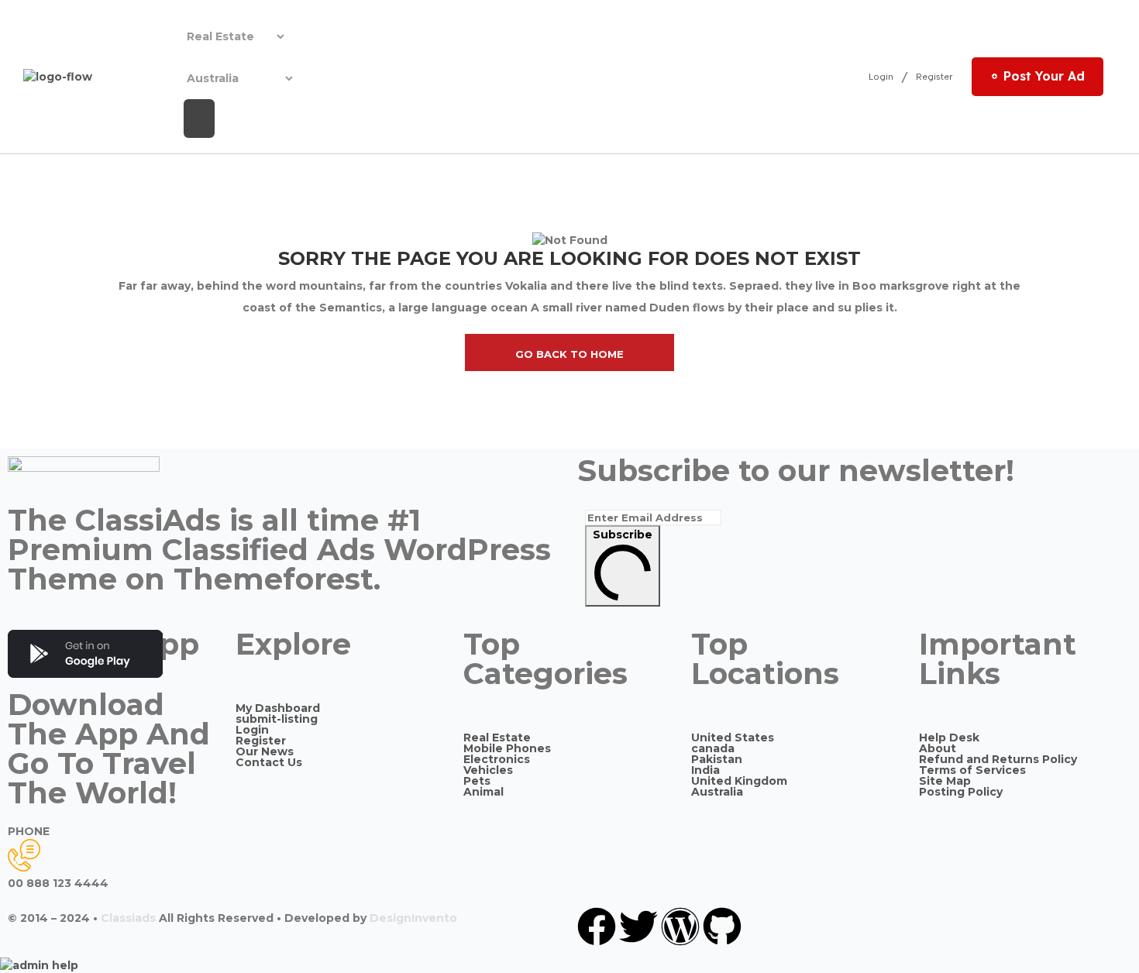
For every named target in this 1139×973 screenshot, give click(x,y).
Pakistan (716, 759)
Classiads (128, 918)
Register (934, 77)
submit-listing (277, 718)
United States (732, 737)
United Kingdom (739, 780)
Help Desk (949, 737)
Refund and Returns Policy (998, 759)
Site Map (945, 780)
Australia (717, 791)
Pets (476, 780)
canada (713, 748)
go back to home (569, 354)
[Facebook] (596, 926)
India (705, 770)
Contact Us (269, 762)
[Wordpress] (680, 926)
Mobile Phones (507, 748)
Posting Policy (961, 791)
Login (881, 77)
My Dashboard (278, 708)
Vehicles (488, 770)
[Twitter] (638, 926)
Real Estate (497, 737)
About (937, 748)
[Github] (722, 926)
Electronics (496, 759)
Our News (265, 751)
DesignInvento (413, 918)
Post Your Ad (1044, 76)
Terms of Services (972, 770)
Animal (483, 791)
